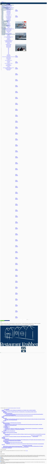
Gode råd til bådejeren (30, 446)
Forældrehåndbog (7, 426)
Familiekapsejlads (11, 440)
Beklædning (25, 436)
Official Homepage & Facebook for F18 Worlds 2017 (18, 443)
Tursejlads (8, 59)
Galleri (3, 417)
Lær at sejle (5, 422)
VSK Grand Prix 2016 (13, 425)
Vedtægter (35, 411)
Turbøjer (41, 446)
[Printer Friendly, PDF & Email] (2, 320)
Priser (4, 436)
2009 (34, 414)
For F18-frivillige (34, 443)
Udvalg (4, 415)
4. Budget (23, 428)
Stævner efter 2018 (6, 440)
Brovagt (9, 430)
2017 (23, 414)
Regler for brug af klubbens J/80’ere (36, 435)
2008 (36, 414)
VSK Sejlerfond (17, 415)
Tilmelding (32, 439)
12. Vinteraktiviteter (17, 429)
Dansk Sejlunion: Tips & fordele (27, 445)
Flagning (21, 446)
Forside (3, 410)
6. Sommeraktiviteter (34, 428)
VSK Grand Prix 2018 (30, 424)
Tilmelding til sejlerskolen (9, 436)
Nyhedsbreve (12, 415)
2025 (8, 414)
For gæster (20, 442)
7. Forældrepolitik (40, 428)
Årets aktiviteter (10, 432)
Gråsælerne (8, 38)
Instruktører (15, 432)
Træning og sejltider (10, 422)
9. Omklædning (12, 429)
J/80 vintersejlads (8, 37)
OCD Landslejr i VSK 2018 (38, 424)
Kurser (4, 433)
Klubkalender (10, 447)
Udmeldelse (34, 410)
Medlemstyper (15, 410)
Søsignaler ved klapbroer (8, 68)
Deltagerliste (36, 439)
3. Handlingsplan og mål (17, 428)
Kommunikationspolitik (23, 415)
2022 (13, 414)
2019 (18, 414)
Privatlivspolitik (8, 415)
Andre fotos (5, 418)
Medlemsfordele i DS (37, 446)
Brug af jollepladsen (20, 411)
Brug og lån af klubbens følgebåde (28, 411)
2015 (24, 414)
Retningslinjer (29, 436)
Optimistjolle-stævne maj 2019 (9, 424)
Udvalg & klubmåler (18, 440)
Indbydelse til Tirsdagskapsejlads (10, 439)
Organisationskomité (41, 443)
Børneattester (23, 429)
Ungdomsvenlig (5, 427)
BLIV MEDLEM (6, 409)
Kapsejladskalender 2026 (18, 439)
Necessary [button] (1, 457)
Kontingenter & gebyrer (9, 410)
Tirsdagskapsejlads (6, 438)
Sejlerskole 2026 (5, 432)
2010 (32, 414)
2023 (11, 414)
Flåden (22, 436)
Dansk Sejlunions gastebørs (7, 446)
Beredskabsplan (8, 23)
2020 (16, 414)
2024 (10, 414)
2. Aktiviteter (12, 428)
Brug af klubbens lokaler (13, 411)
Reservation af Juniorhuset (17, 422)
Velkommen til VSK (6, 411)
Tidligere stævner (5, 441)
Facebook (4, 420)
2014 (26, 414)
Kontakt (3, 416)
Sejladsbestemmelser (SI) (26, 439)
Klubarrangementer (5, 447)
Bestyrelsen (5, 412)
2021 (15, 414)
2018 (20, 414)
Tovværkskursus (7, 434)
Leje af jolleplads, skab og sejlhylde (26, 410)
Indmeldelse (19, 410)
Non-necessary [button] (2, 460)
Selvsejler (6, 430)
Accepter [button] (24, 450)
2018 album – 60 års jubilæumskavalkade (11, 419)
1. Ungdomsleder (7, 428)
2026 (7, 414)
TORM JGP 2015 (7, 425)
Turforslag (13, 446)
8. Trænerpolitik (7, 429)
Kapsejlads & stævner (6, 423)
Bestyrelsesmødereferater (8, 413)
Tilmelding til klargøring (17, 436)
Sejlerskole (3, 431)
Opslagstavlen (8, 443)
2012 (29, 414)
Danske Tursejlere (29, 443)
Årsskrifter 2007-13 (30, 415)
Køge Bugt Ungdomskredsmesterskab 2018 (20, 424)
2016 (21, 414)
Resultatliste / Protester (41, 439)
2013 (28, 414)
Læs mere (26, 450)
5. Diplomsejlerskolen (28, 428)
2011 (31, 414)
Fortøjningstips (17, 446)
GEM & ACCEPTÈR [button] (2, 463)
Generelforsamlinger (40, 414)
